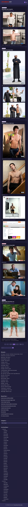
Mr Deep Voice (18, 118)
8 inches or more (4, 7)
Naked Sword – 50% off (4, 376)
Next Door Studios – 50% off (5, 378)
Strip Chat (3, 500)
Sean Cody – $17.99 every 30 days (6, 386)
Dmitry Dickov (6, 445)
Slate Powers (6, 466)
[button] (5, 344)
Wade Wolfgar (6, 474)
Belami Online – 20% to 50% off (5, 357)
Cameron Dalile (6, 437)
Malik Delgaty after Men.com (8, 301)
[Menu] (26, 2)
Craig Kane (5, 487)
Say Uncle (19, 279)
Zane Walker (5, 479)
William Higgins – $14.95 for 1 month (6, 391)
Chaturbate (4, 429)
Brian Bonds (13, 296)
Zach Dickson (6, 476)
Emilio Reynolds (6, 489)
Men (23, 85)
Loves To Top (3, 48)
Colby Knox (5, 442)
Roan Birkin (5, 497)
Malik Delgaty (17, 340)
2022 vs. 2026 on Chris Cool (8, 123)
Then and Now (4, 121)
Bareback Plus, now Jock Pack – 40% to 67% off (8, 355)
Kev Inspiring (6, 456)
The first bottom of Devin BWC (8, 245)
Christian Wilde (6, 440)
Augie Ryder (5, 430)
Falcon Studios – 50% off (4, 365)
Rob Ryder (5, 463)
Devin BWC (16, 296)
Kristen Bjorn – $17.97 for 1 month (6, 368)
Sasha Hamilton (6, 499)
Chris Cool (13, 240)
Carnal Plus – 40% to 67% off (5, 360)
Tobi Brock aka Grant (7, 450)
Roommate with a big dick (7, 9)
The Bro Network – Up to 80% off (6, 388)
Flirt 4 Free (4, 481)
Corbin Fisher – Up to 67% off (5, 363)
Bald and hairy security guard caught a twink (8, 400)
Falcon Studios (12, 303)
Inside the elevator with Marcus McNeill (7, 398)
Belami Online (6, 484)
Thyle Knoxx (5, 471)
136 (20, 344)
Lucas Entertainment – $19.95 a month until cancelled (9, 370)
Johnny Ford (5, 453)
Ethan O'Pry (5, 448)
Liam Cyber (5, 458)
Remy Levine (6, 495)
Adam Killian (5, 482)
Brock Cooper (6, 435)
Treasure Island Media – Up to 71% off (6, 389)
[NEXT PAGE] (23, 344)
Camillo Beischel (6, 486)
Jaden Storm (6, 492)
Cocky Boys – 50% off (4, 362)
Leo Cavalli (5, 494)
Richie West (5, 461)
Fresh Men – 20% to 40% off (5, 367)
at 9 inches (12, 10)
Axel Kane (5, 432)
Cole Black (5, 443)
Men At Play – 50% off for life (5, 375)
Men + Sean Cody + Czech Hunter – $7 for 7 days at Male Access (10, 373)
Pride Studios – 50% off (4, 380)
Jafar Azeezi (13, 118)
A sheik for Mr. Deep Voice (7, 50)
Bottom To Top (4, 243)
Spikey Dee (5, 469)
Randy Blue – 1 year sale (4, 383)
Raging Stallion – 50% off (4, 381)
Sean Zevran (6, 468)
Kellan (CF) (5, 455)
